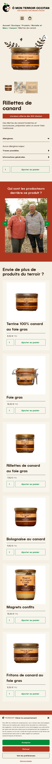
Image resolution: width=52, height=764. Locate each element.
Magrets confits (20, 607)
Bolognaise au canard (26, 539)
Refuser (26, 749)
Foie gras (15, 397)
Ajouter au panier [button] (30, 342)
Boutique (15, 25)
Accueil (6, 25)
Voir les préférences (26, 756)
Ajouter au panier (30, 169)
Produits (26, 25)
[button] (48, 718)
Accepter (26, 742)
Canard (12, 28)
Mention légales (26, 761)
